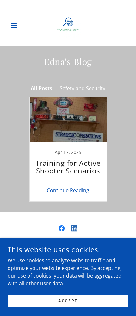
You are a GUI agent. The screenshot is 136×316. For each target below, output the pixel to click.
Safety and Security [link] (82, 88)
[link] (68, 25)
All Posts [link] (41, 88)
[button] (17, 25)
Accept (67, 301)
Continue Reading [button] (68, 190)
